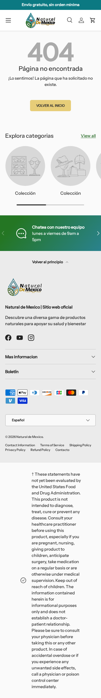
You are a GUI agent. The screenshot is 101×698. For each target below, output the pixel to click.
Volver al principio (48, 262)
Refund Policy (40, 450)
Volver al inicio (50, 106)
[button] (92, 20)
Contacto (62, 450)
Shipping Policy (80, 445)
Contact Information (20, 445)
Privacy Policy (15, 450)
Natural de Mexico (29, 437)
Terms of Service (52, 445)
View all (88, 135)
